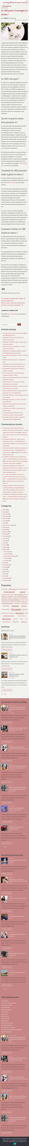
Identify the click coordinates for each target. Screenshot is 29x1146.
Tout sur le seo (4, 1012)
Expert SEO (7, 554)
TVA (26, 618)
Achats (4, 509)
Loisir (4, 542)
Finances (5, 534)
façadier (11, 601)
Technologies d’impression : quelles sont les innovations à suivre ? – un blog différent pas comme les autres (14, 441)
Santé (4, 569)
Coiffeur (15, 596)
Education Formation (8, 525)
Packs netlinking (5, 1007)
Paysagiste (16, 609)
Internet (5, 538)
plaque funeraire (4, 613)
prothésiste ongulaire (8, 615)
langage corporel (24, 603)
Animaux (5, 512)
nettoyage (24, 606)
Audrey (6, 18)
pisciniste (24, 609)
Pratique (5, 567)
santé (2, 148)
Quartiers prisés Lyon (22, 615)
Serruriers (6, 560)
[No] (27, 1141)
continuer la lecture (6, 1052)
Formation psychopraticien (8, 1027)
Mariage (5, 547)
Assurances (5, 514)
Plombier (6, 558)
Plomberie (20, 613)
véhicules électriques (6, 621)
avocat (22, 592)
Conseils (2, 597)
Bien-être (5, 7)
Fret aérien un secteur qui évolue (17, 972)
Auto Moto (5, 516)
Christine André (5, 1018)
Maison (5, 545)
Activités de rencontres (7, 1023)
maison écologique (5, 605)
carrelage (26, 594)
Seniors (4, 573)
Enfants (5, 529)
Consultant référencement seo (9, 1003)
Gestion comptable (17, 601)
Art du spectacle (9, 592)
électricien (24, 621)
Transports (5, 580)
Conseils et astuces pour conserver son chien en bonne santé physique (15, 435)
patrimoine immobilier (6, 609)
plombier (26, 613)
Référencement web (6, 1009)
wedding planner (16, 621)
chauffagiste (4, 596)
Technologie (6, 578)
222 (5, 694)
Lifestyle (5, 540)
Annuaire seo (4, 1014)
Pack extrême (4, 1000)
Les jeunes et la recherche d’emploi (17, 898)
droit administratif (24, 597)
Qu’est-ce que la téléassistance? (17, 916)
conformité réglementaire (22, 596)
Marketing (15, 606)
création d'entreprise (16, 597)
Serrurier (6, 619)
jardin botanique (17, 603)
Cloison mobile (10, 596)
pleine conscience (11, 613)
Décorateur (7, 551)
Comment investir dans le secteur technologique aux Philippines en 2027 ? (17, 708)
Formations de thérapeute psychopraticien (12, 1029)
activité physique (13, 589)
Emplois (5, 527)
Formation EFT (5, 1016)
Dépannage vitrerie (24, 599)
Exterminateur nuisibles (10, 556)
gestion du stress (11, 182)
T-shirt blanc (15, 618)
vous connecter (12, 314)
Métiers (5, 549)
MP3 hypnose (4, 1020)
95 (4, 847)
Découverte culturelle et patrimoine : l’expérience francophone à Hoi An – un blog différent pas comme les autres (15, 450)
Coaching (5, 520)
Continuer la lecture (7, 649)
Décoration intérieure (13, 599)
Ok (15, 1143)
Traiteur (21, 618)
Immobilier (5, 536)
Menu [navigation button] (26, 2)
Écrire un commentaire (22, 20)
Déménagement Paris (6, 1005)
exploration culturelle (5, 601)
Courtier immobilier (8, 597)
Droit (4, 523)
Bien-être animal (19, 594)
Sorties (4, 576)
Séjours (4, 571)
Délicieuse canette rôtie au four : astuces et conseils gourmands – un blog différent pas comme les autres (13, 488)
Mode (4, 562)
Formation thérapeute (6, 1025)
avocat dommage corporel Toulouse (7, 594)
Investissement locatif (7, 603)
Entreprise (5, 531)
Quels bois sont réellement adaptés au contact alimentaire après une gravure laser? (18, 789)
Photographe (6, 565)
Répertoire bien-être (6, 1031)
